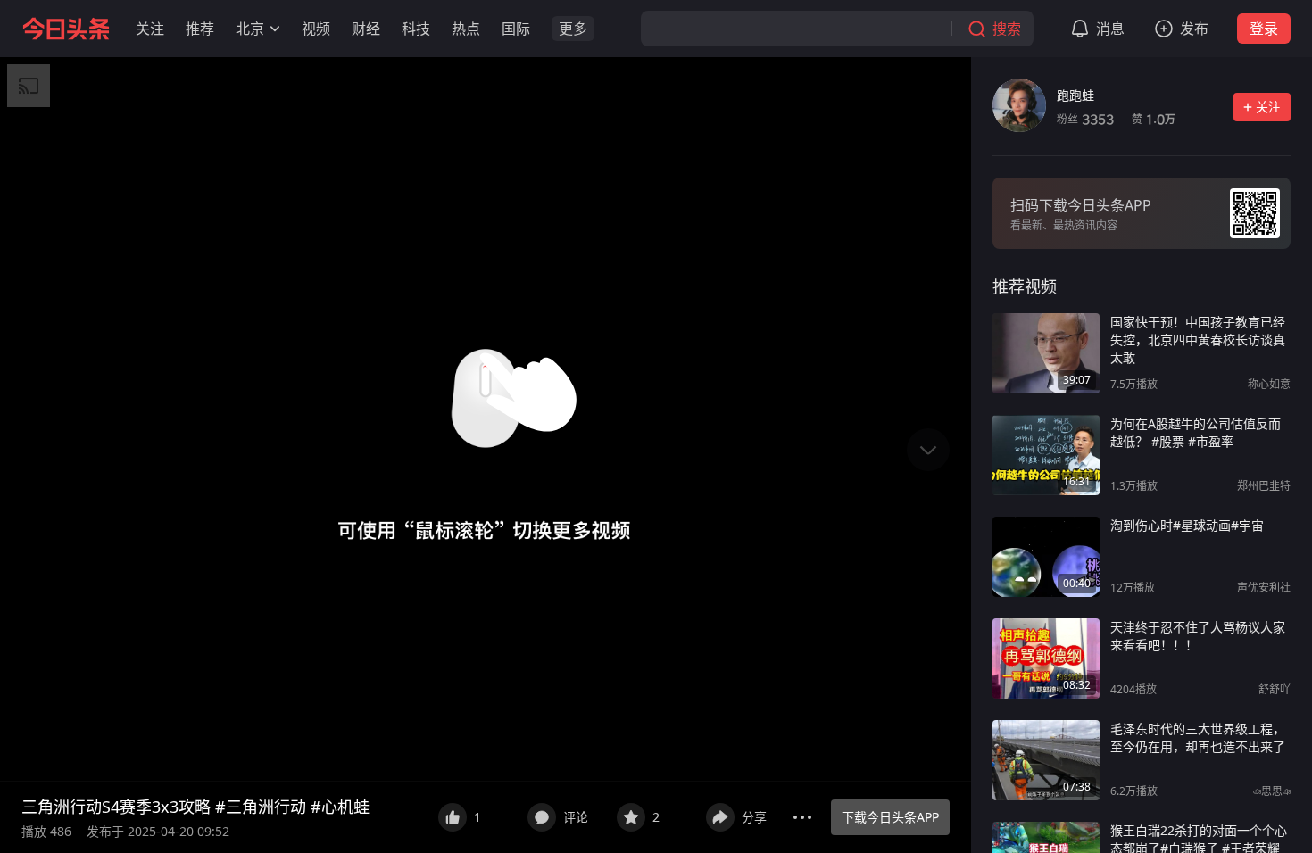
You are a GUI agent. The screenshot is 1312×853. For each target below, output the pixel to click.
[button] (150, 28)
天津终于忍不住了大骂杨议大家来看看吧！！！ (1197, 635)
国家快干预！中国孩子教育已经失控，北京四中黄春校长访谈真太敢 (1197, 339)
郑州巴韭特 (1264, 485)
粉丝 (1085, 119)
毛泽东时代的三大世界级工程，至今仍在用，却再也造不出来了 (1197, 737)
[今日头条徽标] (66, 28)
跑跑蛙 (1075, 95)
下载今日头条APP (890, 816)
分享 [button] (754, 816)
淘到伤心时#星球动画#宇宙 (1187, 525)
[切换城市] (275, 28)
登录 (1264, 28)
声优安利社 (1264, 587)
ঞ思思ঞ (1272, 791)
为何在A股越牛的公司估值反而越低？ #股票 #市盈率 (1195, 432)
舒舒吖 (1274, 689)
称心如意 (1269, 384)
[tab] (1024, 286)
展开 (401, 806)
